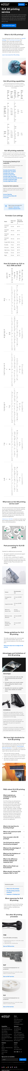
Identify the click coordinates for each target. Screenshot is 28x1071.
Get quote (21, 4)
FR (12, 1067)
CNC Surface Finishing (7, 1034)
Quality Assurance (18, 1021)
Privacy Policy (4, 1050)
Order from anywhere (18, 1039)
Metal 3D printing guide (19, 1037)
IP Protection (17, 1022)
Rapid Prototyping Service (7, 1040)
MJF (3, 950)
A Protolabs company (18, 1024)
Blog (3, 1053)
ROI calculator (17, 1040)
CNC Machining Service (7, 1029)
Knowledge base (17, 1028)
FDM (3, 920)
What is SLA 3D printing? (13, 888)
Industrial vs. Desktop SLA (13, 894)
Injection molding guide (19, 1035)
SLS (3, 980)
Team (3, 1046)
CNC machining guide (19, 1034)
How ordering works (18, 1019)
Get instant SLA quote (9, 25)
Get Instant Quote (18, 1049)
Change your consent (6, 1070)
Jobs (3, 1044)
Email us (16, 1046)
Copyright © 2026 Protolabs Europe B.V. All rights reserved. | (13, 1070)
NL (16, 1067)
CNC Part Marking (6, 1036)
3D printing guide (18, 1032)
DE (8, 1067)
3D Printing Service (6, 1028)
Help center (16, 1047)
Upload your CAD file (7, 519)
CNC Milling (4, 1031)
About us (16, 1017)
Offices (15, 1044)
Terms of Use (4, 1052)
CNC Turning (4, 1032)
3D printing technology (14, 40)
